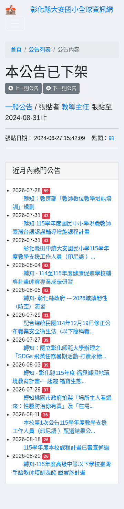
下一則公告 (63, 88)
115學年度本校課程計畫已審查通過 (66, 448)
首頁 (16, 50)
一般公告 (19, 107)
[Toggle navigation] (15, 23)
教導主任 (75, 107)
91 (111, 138)
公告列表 (40, 50)
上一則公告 (26, 88)
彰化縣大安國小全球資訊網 (71, 9)
